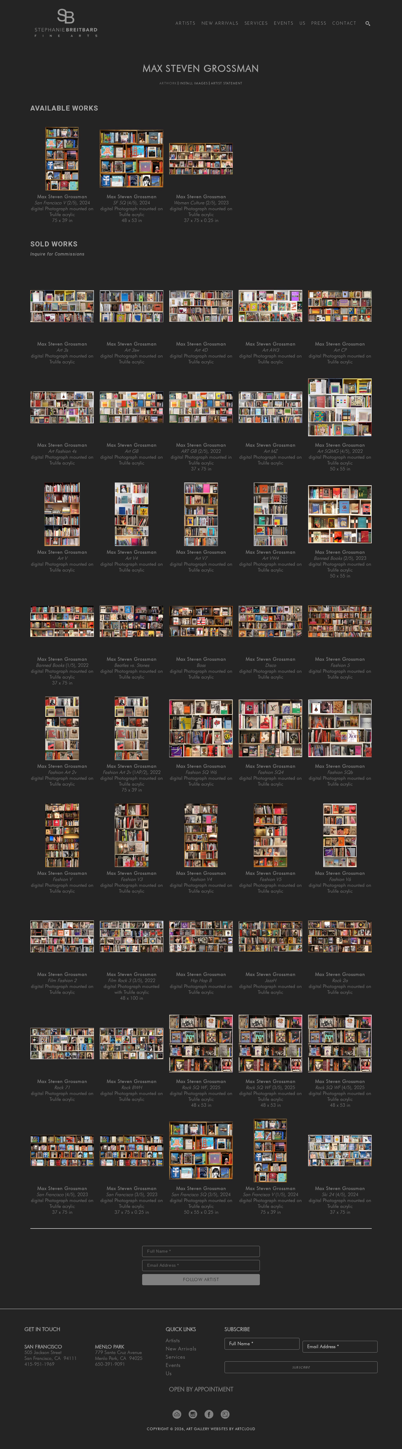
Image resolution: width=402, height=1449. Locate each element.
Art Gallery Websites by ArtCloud (220, 1429)
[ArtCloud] (178, 1414)
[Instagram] (195, 1414)
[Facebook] (211, 1414)
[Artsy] (225, 1414)
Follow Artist (201, 1279)
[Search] (368, 23)
